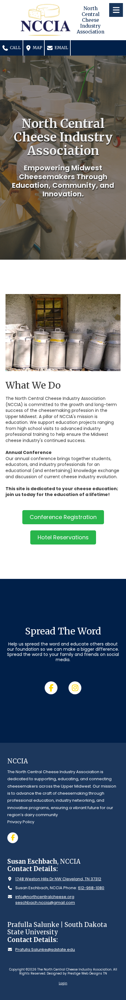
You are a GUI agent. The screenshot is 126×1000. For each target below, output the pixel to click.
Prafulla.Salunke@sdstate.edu (45, 949)
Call (15, 47)
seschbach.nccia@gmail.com (45, 902)
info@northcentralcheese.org (44, 897)
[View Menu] (116, 10)
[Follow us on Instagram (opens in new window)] (75, 688)
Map (37, 47)
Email (61, 47)
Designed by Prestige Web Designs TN (77, 973)
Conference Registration (63, 517)
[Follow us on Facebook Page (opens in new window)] (51, 688)
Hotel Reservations (63, 537)
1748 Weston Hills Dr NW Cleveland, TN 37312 (58, 879)
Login (63, 983)
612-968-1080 (91, 888)
